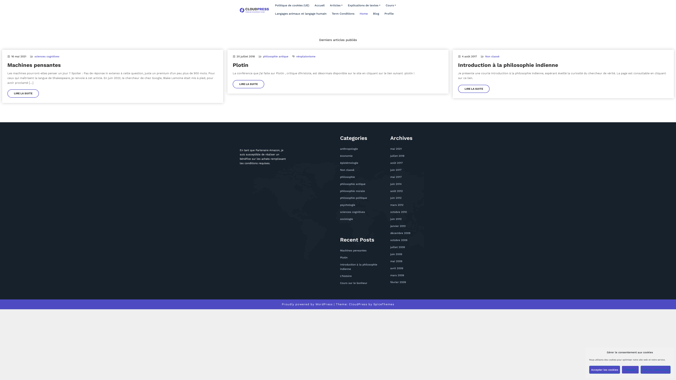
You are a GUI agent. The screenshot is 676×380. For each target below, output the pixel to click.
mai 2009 (396, 261)
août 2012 (396, 191)
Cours (390, 5)
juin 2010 (396, 219)
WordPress (324, 304)
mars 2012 (396, 205)
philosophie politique (353, 198)
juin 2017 (396, 170)
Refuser (630, 369)
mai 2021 (396, 148)
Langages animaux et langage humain (301, 13)
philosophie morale (352, 191)
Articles (335, 5)
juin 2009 (396, 254)
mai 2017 (396, 177)
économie (346, 155)
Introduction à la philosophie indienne (508, 65)
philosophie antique (275, 56)
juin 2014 (396, 184)
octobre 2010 (398, 212)
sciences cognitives (47, 56)
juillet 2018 (397, 155)
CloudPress (358, 304)
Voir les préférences (656, 369)
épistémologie (349, 162)
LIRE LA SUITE (23, 93)
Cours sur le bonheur (353, 283)
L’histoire (346, 276)
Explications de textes (363, 5)
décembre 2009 (400, 233)
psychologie (347, 205)
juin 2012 (396, 198)
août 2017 (396, 162)
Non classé (492, 56)
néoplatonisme (305, 56)
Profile (389, 13)
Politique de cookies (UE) (292, 5)
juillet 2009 (397, 247)
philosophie (347, 177)
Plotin (240, 65)
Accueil (320, 5)
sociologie (346, 219)
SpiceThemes (383, 304)
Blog (376, 13)
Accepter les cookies (604, 369)
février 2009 (398, 282)
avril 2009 (396, 268)
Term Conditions (343, 13)
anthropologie (349, 148)
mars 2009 (397, 275)
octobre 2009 (398, 240)
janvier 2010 (398, 226)
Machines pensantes (34, 65)
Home (364, 13)
